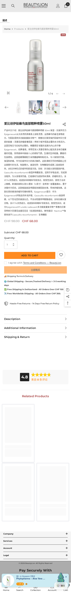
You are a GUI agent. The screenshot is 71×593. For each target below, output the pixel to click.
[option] (35, 65)
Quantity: (9, 237)
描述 (4, 20)
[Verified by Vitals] (26, 583)
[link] (18, 447)
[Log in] (58, 6)
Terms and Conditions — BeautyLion (42, 262)
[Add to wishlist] (61, 255)
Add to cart (29, 255)
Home (7, 29)
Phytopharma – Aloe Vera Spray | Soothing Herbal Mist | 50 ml (31, 578)
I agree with (15, 262)
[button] (57, 94)
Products (19, 29)
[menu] (4, 6)
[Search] (13, 6)
